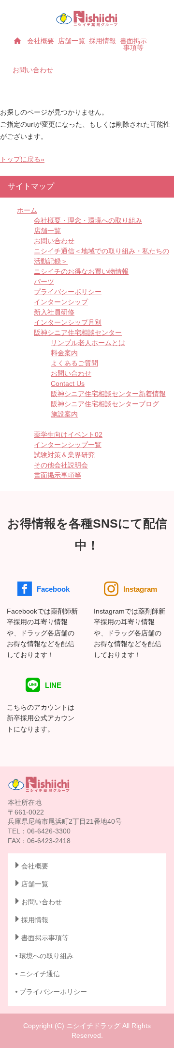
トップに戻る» (22, 159)
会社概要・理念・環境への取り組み (88, 220)
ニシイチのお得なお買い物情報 (81, 271)
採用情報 (102, 41)
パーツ (44, 281)
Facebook (53, 589)
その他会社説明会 (61, 465)
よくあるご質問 (74, 363)
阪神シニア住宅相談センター (78, 332)
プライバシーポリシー (68, 292)
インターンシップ (61, 302)
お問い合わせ (33, 70)
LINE (53, 685)
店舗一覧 (71, 41)
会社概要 (40, 41)
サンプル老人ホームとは (88, 343)
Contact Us (68, 383)
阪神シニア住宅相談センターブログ (105, 404)
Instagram (140, 589)
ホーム (27, 210)
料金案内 (64, 353)
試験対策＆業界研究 (64, 455)
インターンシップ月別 (68, 322)
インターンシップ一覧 (68, 445)
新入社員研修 (54, 312)
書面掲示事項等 (133, 44)
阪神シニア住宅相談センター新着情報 (108, 394)
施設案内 (64, 414)
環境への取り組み (46, 956)
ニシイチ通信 (39, 974)
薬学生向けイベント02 (68, 434)
